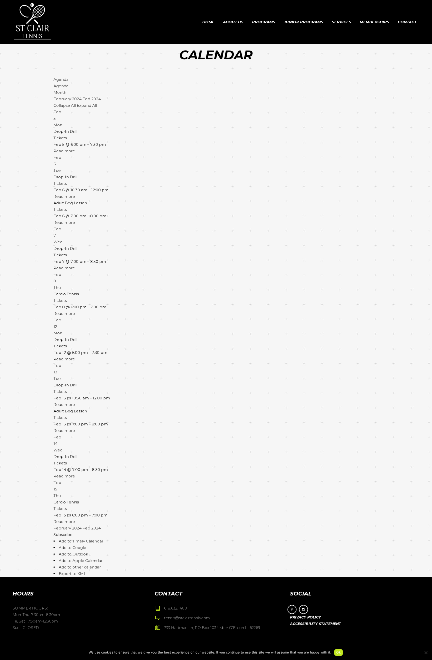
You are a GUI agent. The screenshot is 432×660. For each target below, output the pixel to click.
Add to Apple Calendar (80, 560)
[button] (63, 534)
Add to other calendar (80, 567)
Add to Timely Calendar (81, 541)
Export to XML (72, 573)
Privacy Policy (305, 617)
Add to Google (72, 547)
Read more (64, 151)
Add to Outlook (73, 554)
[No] (425, 652)
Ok (338, 652)
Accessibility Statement (315, 623)
